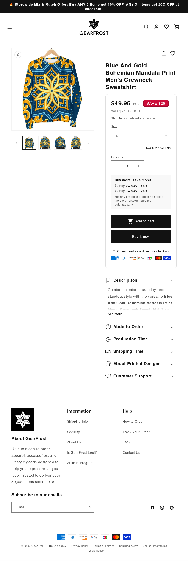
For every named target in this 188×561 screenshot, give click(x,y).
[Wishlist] (166, 27)
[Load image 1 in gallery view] (29, 143)
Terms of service (104, 546)
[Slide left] (16, 143)
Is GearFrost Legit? (82, 452)
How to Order (133, 421)
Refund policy (57, 546)
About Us (74, 442)
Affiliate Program (80, 462)
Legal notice (96, 550)
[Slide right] (89, 143)
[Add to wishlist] (173, 53)
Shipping (117, 118)
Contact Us (131, 452)
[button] (10, 27)
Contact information (155, 546)
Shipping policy (128, 546)
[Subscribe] (89, 507)
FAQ (126, 442)
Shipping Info (77, 421)
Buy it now (141, 236)
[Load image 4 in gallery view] (76, 143)
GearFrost (37, 546)
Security (73, 432)
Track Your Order (136, 432)
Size (114, 126)
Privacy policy (80, 546)
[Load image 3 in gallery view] (60, 143)
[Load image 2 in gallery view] (45, 143)
